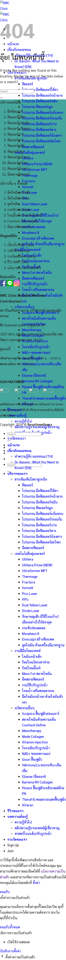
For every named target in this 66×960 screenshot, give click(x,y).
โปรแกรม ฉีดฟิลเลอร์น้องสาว (42, 135)
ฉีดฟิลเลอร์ (14, 111)
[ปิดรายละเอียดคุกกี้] (3, 957)
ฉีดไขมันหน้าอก (18, 198)
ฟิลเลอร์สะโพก (17, 163)
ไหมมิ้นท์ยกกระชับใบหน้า (25, 215)
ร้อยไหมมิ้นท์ (31, 668)
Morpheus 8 (30, 232)
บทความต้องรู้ (17, 415)
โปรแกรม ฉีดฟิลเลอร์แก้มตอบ (42, 112)
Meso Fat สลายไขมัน (37, 272)
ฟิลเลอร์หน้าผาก (18, 157)
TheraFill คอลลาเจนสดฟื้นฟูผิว (44, 398)
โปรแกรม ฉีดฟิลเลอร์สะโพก (41, 141)
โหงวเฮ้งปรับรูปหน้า (36, 347)
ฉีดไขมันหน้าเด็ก (18, 192)
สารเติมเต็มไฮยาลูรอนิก (31, 479)
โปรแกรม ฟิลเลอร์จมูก (37, 106)
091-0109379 (25, 364)
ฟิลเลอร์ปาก (15, 134)
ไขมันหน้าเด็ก (32, 656)
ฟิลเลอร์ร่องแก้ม (18, 123)
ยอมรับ (5, 891)
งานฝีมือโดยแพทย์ (28, 650)
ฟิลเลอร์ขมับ (16, 145)
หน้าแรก (13, 445)
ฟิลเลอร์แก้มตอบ (18, 128)
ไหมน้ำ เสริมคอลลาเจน (38, 289)
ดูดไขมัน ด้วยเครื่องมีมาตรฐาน (43, 244)
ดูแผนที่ (5, 349)
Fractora (28, 181)
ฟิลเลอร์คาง (15, 140)
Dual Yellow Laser (34, 204)
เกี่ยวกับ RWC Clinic (20, 245)
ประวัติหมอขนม (18, 250)
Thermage (29, 175)
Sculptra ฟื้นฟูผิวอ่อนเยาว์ (40, 713)
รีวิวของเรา (15, 811)
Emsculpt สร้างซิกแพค (38, 238)
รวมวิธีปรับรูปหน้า (34, 284)
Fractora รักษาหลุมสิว (22, 221)
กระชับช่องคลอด (33, 227)
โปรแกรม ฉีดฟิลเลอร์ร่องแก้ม (42, 118)
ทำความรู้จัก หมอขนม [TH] (34, 456)
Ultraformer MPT (34, 169)
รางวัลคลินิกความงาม (21, 256)
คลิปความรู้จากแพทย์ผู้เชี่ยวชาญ (37, 828)
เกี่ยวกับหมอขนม (19, 49)
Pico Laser (29, 593)
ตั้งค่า (36, 882)
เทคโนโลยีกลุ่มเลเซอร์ (30, 152)
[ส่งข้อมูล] (1, 97)
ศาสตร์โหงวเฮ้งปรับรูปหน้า (33, 833)
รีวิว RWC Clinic (18, 262)
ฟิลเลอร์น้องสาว (18, 168)
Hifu (25, 599)
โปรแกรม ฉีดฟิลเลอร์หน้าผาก (42, 95)
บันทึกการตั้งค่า (10, 951)
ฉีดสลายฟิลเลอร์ (33, 147)
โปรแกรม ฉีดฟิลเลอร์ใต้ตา (40, 89)
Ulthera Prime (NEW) (37, 164)
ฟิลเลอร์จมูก (15, 151)
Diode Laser (30, 209)
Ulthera (27, 559)
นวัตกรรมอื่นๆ (24, 307)
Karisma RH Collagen (37, 381)
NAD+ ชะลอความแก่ (36, 352)
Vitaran (27, 805)
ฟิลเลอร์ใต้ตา (16, 117)
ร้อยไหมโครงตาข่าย (36, 261)
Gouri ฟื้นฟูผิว (32, 759)
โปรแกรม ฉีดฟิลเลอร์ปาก (39, 124)
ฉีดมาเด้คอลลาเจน (20, 226)
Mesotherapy (31, 329)
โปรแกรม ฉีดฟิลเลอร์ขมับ (40, 101)
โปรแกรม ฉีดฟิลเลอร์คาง (39, 129)
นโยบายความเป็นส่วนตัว (24, 267)
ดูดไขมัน (13, 203)
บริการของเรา (17, 473)
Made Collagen (33, 736)
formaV (27, 187)
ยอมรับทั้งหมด (10, 927)
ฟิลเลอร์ (27, 84)
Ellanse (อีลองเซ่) (34, 375)
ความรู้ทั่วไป (23, 421)
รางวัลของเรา (16, 438)
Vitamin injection (35, 742)
